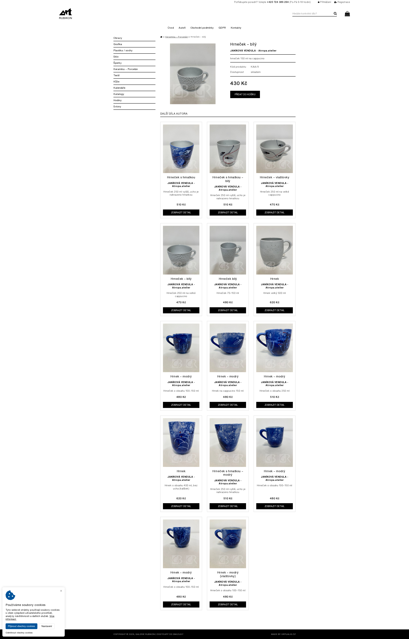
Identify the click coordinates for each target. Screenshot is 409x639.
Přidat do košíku (245, 94)
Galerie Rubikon (145, 634)
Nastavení (47, 626)
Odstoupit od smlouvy (170, 634)
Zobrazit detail (181, 212)
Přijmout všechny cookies (21, 626)
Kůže (116, 81)
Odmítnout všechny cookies (19, 633)
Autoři (182, 28)
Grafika (117, 44)
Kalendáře (119, 88)
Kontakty (236, 28)
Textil (116, 75)
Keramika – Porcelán (125, 69)
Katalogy (118, 94)
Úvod (171, 28)
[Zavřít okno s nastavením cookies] (61, 591)
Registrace (344, 2)
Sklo (116, 56)
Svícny (117, 106)
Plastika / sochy (122, 50)
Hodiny (117, 100)
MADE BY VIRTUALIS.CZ (283, 634)
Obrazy (117, 38)
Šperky (117, 63)
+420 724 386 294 (278, 2)
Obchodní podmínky (202, 28)
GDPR (222, 28)
